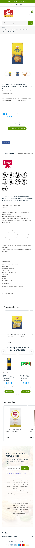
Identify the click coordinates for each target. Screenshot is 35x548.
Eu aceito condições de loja (17, 473)
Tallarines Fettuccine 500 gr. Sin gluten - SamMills (9, 377)
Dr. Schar (9, 91)
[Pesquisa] (30, 23)
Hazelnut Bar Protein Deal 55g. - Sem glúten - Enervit (26, 377)
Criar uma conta (25, 5)
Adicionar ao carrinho (17, 128)
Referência (5, 93)
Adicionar (9, 391)
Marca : (4, 91)
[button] (3, 328)
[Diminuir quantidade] (5, 386)
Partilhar (7, 142)
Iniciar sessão (13, 5)
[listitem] (17, 328)
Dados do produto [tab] (25, 154)
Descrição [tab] (9, 154)
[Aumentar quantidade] (12, 386)
